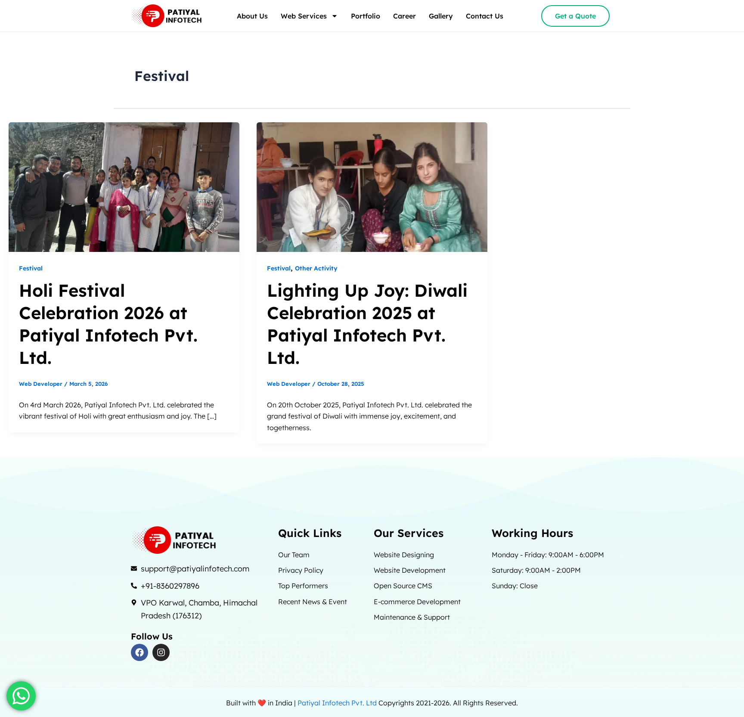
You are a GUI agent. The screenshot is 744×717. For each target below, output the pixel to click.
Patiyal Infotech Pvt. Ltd (338, 702)
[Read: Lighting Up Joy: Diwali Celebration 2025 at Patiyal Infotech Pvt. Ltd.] (372, 186)
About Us (252, 16)
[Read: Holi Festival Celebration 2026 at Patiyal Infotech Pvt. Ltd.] (124, 186)
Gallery (441, 16)
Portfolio (365, 16)
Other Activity (316, 268)
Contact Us (484, 16)
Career (404, 16)
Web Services (304, 16)
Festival (31, 268)
